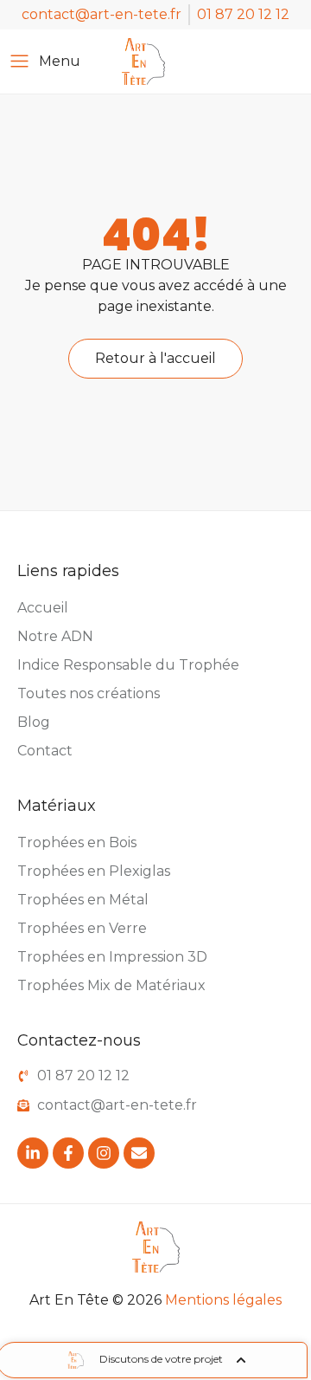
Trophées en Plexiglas (93, 871)
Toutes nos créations (88, 693)
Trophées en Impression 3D (112, 957)
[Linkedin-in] (32, 1153)
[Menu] (19, 61)
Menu (59, 61)
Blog (33, 722)
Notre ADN (55, 636)
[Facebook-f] (68, 1153)
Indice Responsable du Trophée (128, 665)
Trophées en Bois (76, 842)
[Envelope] (139, 1153)
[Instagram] (103, 1153)
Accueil (42, 607)
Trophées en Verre (82, 928)
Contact (45, 750)
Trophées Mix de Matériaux (111, 985)
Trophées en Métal (83, 899)
